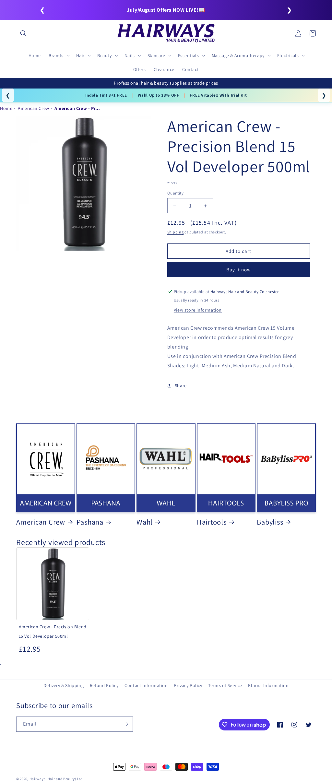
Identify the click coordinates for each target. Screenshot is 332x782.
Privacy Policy (188, 685)
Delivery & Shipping (63, 685)
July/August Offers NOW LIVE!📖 (166, 9)
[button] (23, 33)
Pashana (90, 522)
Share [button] (181, 385)
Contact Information (146, 685)
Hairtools (212, 522)
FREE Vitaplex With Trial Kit (218, 95)
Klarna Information (268, 685)
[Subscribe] (125, 724)
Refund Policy (104, 685)
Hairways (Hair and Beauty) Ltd (56, 778)
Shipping (175, 232)
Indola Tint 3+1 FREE (106, 95)
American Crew (40, 522)
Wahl (144, 522)
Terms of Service (225, 685)
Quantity (175, 193)
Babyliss (270, 522)
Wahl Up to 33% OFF (158, 95)
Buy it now (238, 270)
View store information (198, 310)
